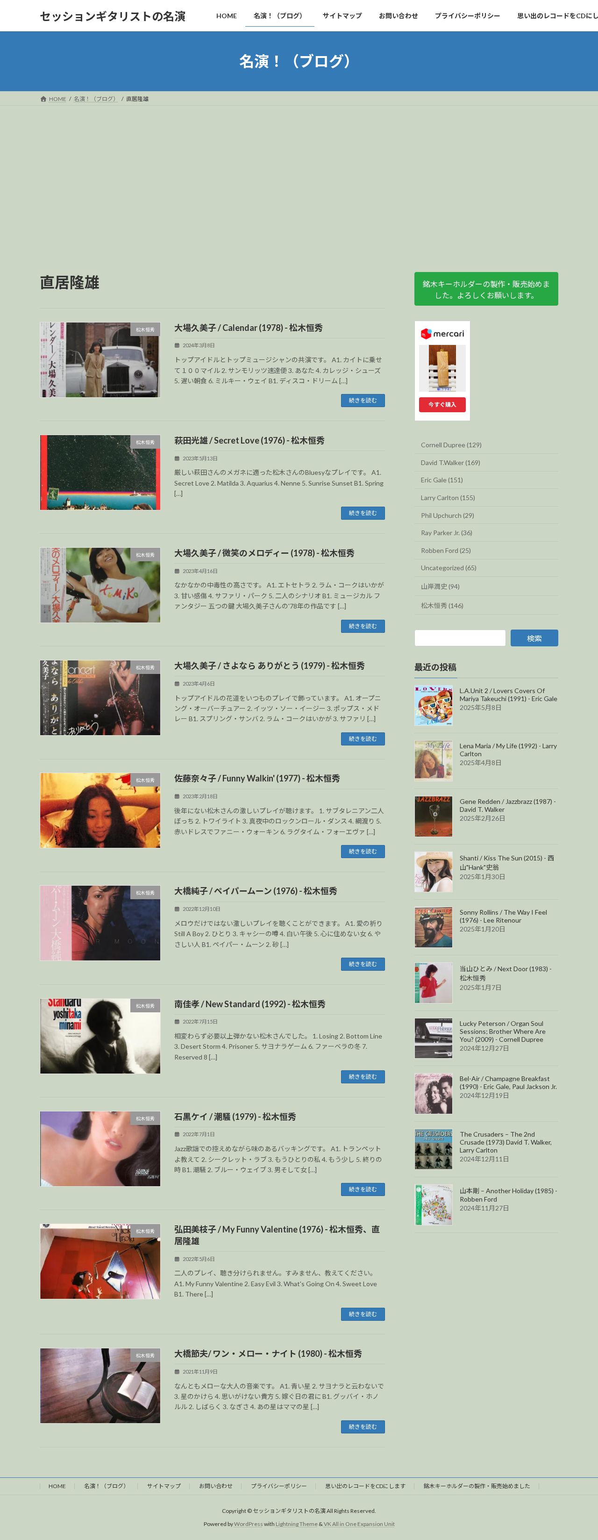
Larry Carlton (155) (448, 497)
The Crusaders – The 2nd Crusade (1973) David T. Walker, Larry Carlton (506, 1142)
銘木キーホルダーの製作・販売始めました (477, 1486)
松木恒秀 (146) (442, 605)
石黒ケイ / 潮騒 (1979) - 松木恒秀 (235, 1116)
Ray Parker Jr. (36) (446, 533)
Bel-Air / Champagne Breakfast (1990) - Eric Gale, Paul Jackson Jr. (508, 1083)
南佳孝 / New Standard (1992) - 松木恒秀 (250, 1004)
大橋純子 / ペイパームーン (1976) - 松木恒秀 (255, 891)
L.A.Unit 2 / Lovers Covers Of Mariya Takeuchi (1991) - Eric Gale (508, 694)
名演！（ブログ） (106, 1486)
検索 (534, 638)
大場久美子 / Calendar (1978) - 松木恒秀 (248, 327)
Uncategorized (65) (449, 568)
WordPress (248, 1523)
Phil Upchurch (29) (447, 515)
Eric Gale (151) (442, 480)
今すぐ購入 (442, 404)
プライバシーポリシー (279, 1486)
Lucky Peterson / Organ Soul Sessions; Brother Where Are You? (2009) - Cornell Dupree (503, 1031)
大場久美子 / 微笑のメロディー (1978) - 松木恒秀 (264, 553)
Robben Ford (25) (446, 550)
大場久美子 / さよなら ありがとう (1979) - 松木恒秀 (269, 665)
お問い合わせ (216, 1486)
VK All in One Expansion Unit (359, 1523)
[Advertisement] (299, 175)
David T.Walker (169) (450, 462)
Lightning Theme (297, 1523)
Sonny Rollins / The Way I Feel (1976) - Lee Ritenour (503, 916)
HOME (57, 1486)
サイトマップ (164, 1486)
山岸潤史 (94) (440, 586)
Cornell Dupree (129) (451, 445)
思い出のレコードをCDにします (365, 1486)
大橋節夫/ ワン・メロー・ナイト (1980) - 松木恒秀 (268, 1353)
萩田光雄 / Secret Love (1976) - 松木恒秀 (249, 440)
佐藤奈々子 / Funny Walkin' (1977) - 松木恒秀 (257, 778)
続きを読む (363, 400)
